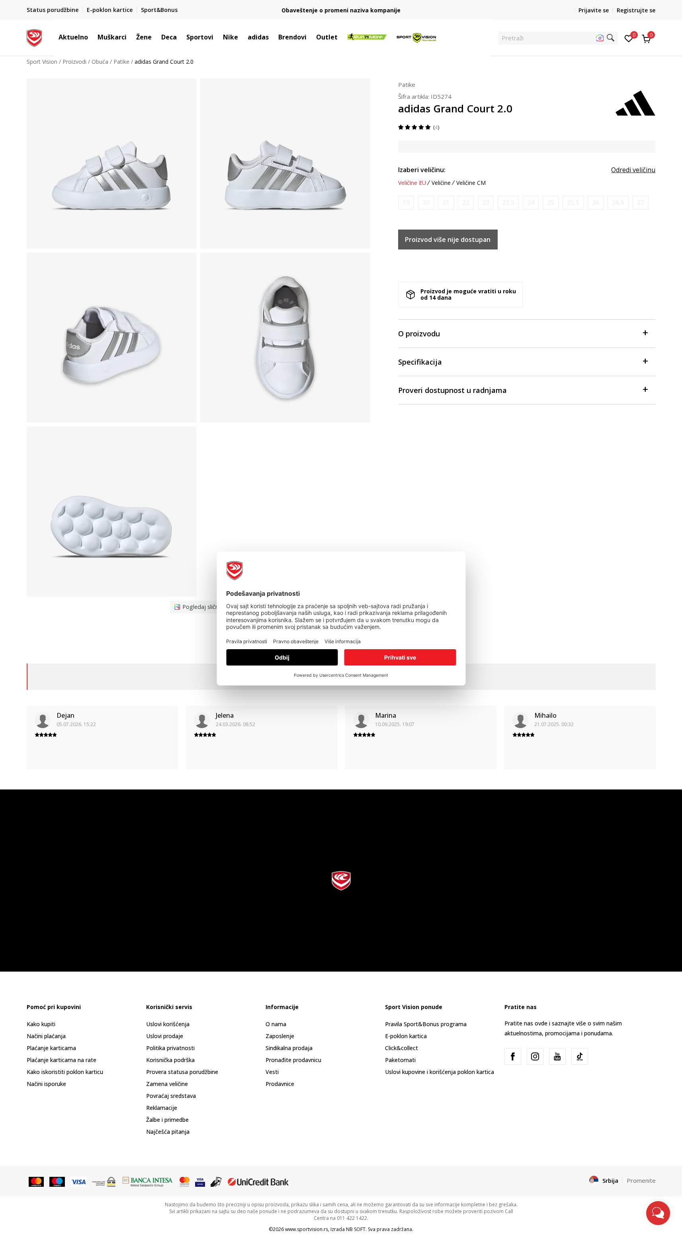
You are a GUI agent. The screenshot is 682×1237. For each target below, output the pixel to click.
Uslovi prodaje (164, 1036)
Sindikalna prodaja (289, 1048)
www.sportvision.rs (306, 1229)
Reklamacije (161, 1107)
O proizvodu (419, 333)
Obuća (100, 61)
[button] (92, 37)
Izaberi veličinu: (422, 169)
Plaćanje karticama (51, 1048)
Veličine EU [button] (412, 183)
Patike (121, 61)
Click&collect (401, 1048)
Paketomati (400, 1060)
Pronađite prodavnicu (293, 1060)
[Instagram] (535, 1056)
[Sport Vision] (34, 37)
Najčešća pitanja (168, 1131)
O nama (276, 1024)
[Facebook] (513, 1056)
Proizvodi (74, 61)
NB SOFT (355, 1229)
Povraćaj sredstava (171, 1096)
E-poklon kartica (406, 1036)
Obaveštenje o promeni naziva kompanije (341, 10)
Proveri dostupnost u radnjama (452, 390)
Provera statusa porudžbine (182, 1072)
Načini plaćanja (46, 1036)
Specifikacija (420, 362)
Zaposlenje (280, 1036)
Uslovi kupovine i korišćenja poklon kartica (439, 1072)
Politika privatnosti (170, 1048)
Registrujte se (636, 10)
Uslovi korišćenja (168, 1024)
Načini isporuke (46, 1084)
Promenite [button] (641, 1180)
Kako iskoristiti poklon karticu (65, 1072)
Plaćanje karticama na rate (61, 1060)
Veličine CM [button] (471, 183)
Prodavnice (280, 1084)
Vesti (272, 1072)
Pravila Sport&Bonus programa (426, 1024)
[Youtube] (557, 1056)
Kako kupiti (41, 1024)
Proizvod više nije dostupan (447, 239)
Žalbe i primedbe (167, 1119)
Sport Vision (42, 61)
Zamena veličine (167, 1084)
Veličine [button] (441, 183)
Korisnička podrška (170, 1060)
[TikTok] (580, 1056)
